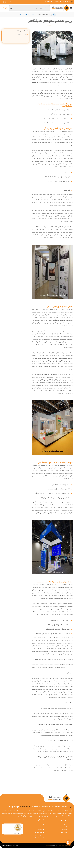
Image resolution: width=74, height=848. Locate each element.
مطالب (40, 15)
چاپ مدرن (49, 15)
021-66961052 (58, 2)
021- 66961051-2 (35, 807)
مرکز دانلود (64, 829)
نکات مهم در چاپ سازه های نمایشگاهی (55, 123)
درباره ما (41, 827)
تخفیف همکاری (39, 835)
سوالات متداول (63, 832)
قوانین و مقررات (39, 832)
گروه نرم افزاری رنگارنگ (7, 845)
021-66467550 (48, 2)
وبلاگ (44, 15)
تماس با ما (40, 829)
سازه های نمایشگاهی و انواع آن (58, 110)
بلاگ (41, 824)
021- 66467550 (46, 807)
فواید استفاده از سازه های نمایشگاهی (56, 118)
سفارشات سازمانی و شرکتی (36, 838)
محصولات (65, 824)
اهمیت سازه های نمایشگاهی (59, 114)
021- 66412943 (56, 807)
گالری (66, 827)
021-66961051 (66, 2)
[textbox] (29, 8)
